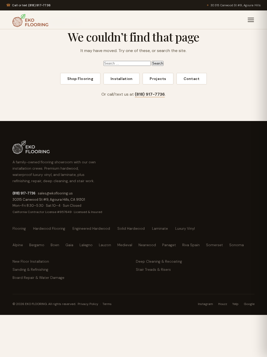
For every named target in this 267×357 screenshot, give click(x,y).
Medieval (124, 245)
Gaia (69, 245)
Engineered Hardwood (91, 228)
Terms (107, 304)
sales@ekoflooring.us (55, 193)
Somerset (214, 245)
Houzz (222, 304)
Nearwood (147, 245)
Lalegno (86, 245)
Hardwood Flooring (49, 228)
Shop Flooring (80, 78)
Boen (55, 245)
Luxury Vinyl (185, 228)
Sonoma (236, 245)
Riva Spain (191, 245)
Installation (121, 78)
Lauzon (105, 245)
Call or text (28, 5)
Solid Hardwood (131, 228)
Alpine (18, 245)
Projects (158, 78)
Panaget (169, 245)
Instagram (205, 304)
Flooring (19, 228)
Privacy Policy (88, 304)
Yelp (235, 304)
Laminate (160, 228)
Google (249, 304)
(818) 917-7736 (150, 94)
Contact (192, 78)
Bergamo (36, 245)
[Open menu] (251, 20)
